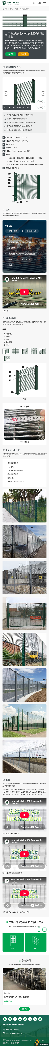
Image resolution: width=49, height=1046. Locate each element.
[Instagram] (40, 1019)
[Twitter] (10, 1019)
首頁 (6, 9)
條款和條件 (15, 1043)
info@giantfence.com (14, 1033)
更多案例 (24, 1009)
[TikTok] (25, 1019)
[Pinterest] (35, 1019)
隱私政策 (6, 1043)
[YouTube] (20, 1019)
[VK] (30, 1019)
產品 (11, 9)
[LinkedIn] (5, 1019)
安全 (16, 9)
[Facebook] (15, 1019)
